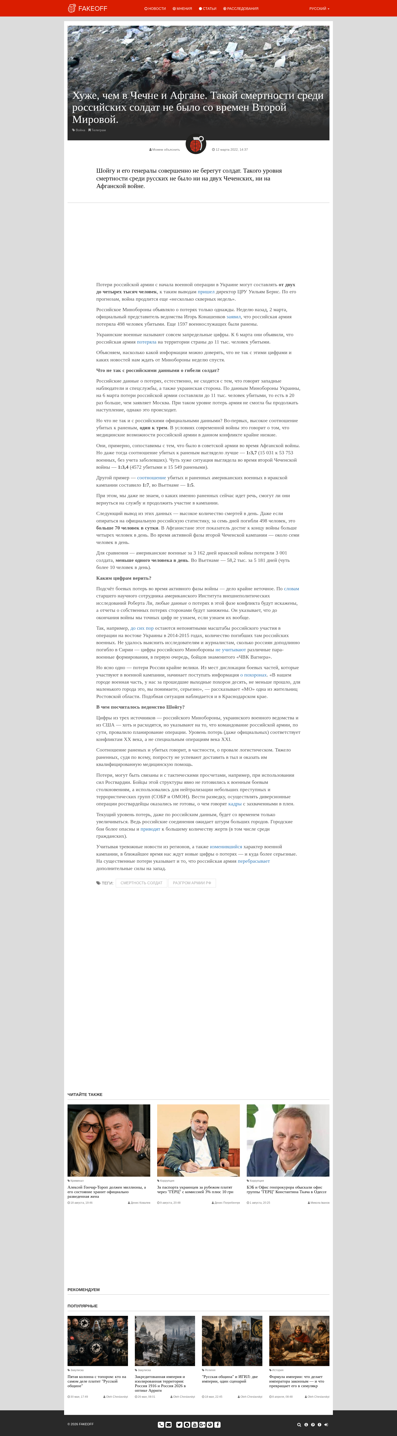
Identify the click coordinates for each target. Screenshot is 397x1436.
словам (291, 588)
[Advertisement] (198, 242)
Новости (156, 9)
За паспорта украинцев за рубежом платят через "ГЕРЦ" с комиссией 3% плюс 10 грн (195, 1189)
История (278, 1370)
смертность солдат (141, 883)
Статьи (209, 9)
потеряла (146, 342)
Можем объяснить (166, 149)
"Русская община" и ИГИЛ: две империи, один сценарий (230, 1378)
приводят (150, 829)
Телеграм (98, 130)
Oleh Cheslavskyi (117, 1396)
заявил (234, 316)
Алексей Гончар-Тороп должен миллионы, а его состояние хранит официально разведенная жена (107, 1192)
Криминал (77, 1180)
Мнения (184, 9)
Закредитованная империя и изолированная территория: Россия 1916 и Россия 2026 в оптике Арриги (160, 1383)
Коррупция (167, 1180)
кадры (235, 804)
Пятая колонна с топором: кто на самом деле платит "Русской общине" (97, 1381)
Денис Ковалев (140, 1202)
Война (80, 130)
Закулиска (77, 1370)
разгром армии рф (192, 883)
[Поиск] (299, 1425)
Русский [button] (318, 9)
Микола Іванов (320, 1202)
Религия (210, 1370)
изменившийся (226, 846)
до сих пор (142, 628)
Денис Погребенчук (227, 1202)
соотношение (151, 477)
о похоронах (253, 675)
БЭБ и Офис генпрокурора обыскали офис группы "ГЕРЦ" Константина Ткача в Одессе (286, 1189)
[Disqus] (198, 1027)
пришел (206, 291)
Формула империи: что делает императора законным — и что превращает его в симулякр (296, 1381)
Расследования (242, 9)
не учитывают (231, 649)
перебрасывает (254, 861)
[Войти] (326, 1425)
